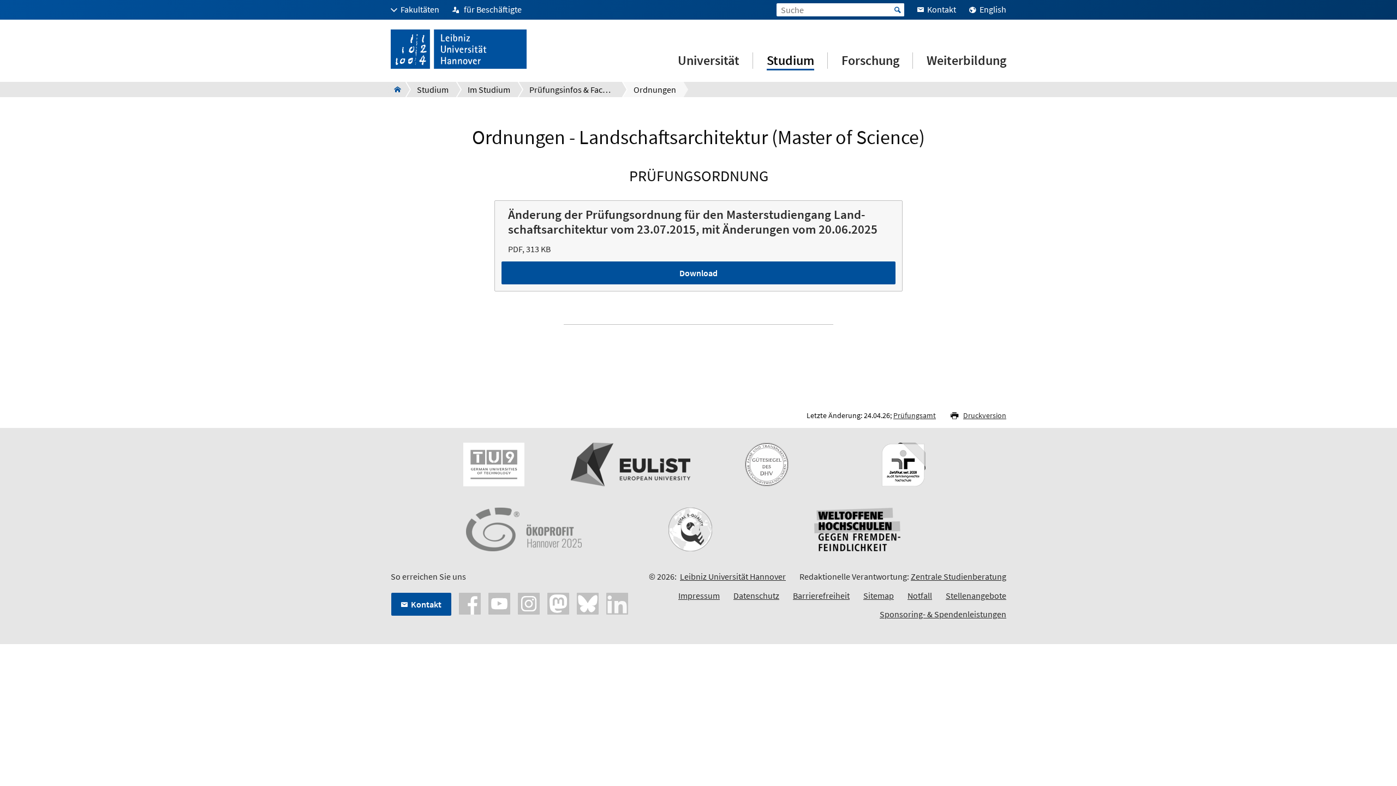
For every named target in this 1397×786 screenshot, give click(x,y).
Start (897, 9)
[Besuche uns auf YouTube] (499, 602)
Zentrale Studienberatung (958, 576)
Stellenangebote (976, 595)
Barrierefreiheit (821, 595)
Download (698, 272)
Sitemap (878, 595)
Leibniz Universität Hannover (733, 576)
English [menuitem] (993, 9)
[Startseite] (394, 89)
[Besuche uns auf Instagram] (528, 602)
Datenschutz (756, 595)
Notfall (920, 595)
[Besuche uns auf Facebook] (469, 602)
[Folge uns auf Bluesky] (587, 602)
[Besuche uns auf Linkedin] (617, 602)
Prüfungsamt (914, 415)
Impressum (699, 595)
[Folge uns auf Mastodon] (558, 602)
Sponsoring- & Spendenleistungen (943, 614)
